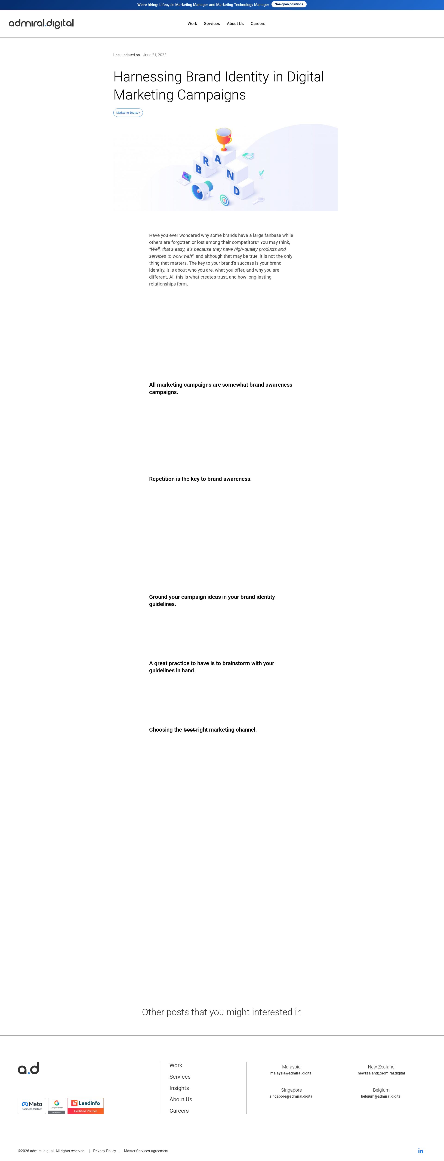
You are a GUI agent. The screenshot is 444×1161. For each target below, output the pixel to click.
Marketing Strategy (128, 112)
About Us (235, 23)
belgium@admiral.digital (381, 1096)
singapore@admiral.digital (291, 1096)
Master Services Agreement (146, 1151)
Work (192, 23)
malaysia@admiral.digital (291, 1073)
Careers (258, 23)
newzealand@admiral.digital (381, 1073)
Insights (179, 1088)
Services (212, 23)
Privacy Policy (104, 1151)
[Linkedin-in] (420, 1151)
